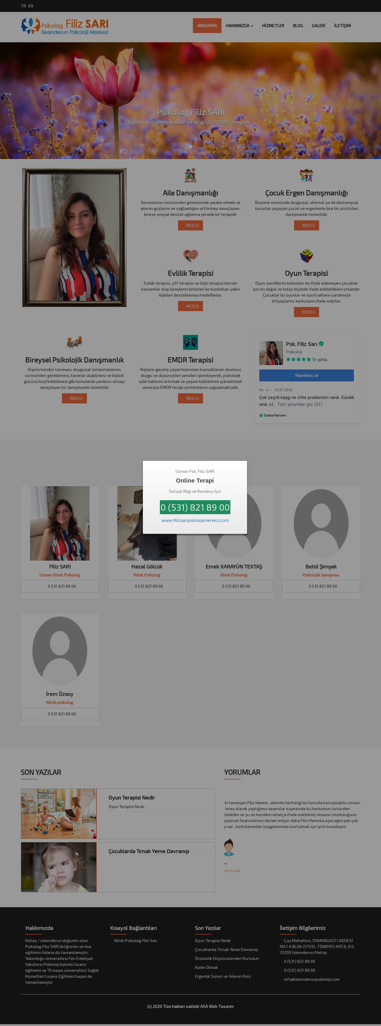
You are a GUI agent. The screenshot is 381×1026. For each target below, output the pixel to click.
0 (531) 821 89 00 (195, 507)
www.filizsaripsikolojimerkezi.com (195, 520)
